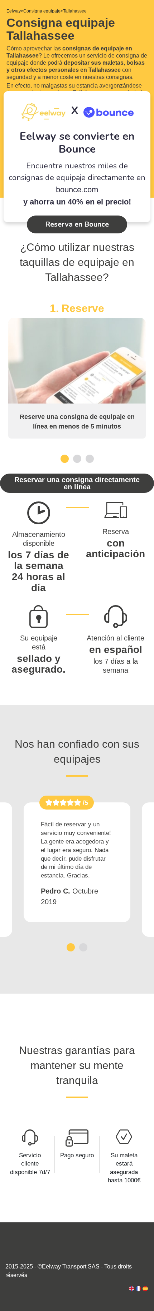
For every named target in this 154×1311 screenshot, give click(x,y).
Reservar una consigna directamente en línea (77, 483)
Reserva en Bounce (77, 224)
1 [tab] (64, 458)
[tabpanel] (77, 370)
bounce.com (77, 189)
